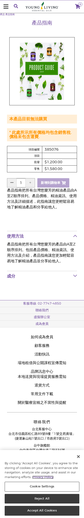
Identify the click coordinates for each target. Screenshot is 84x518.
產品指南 (10, 14)
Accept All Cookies (41, 510)
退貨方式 (42, 385)
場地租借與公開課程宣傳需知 (42, 363)
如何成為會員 (42, 337)
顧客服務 (42, 346)
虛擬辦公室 (42, 317)
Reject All (42, 498)
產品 (2, 14)
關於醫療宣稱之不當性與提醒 (42, 402)
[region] (42, 484)
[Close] (78, 456)
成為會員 (42, 324)
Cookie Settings (42, 486)
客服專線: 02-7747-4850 (42, 303)
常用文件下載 (42, 394)
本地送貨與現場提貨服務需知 (42, 377)
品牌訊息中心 (42, 371)
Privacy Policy (42, 477)
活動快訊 (42, 354)
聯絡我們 (42, 310)
